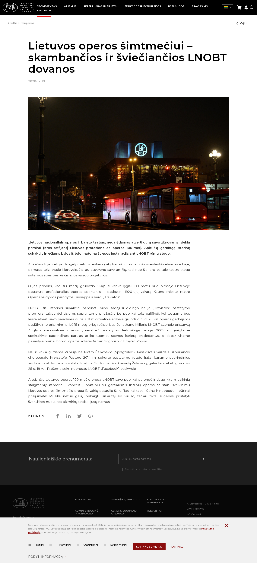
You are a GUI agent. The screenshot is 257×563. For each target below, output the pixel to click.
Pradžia (12, 23)
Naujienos (27, 23)
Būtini (39, 545)
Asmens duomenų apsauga (124, 512)
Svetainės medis (24, 517)
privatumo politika (152, 469)
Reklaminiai (118, 545)
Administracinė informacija (86, 512)
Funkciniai (63, 545)
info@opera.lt (194, 514)
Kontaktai (83, 499)
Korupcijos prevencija (155, 501)
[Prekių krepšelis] (239, 7)
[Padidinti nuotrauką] (128, 164)
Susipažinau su (143, 469)
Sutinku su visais (149, 546)
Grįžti (244, 23)
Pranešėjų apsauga (125, 499)
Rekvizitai (154, 510)
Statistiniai (90, 545)
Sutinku (177, 546)
